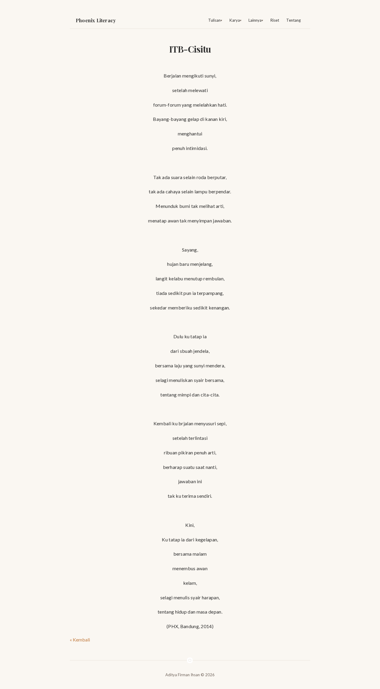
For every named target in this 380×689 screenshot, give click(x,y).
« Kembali (80, 639)
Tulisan (214, 20)
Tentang (293, 20)
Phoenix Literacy (96, 20)
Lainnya (255, 20)
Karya (234, 20)
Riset (274, 20)
